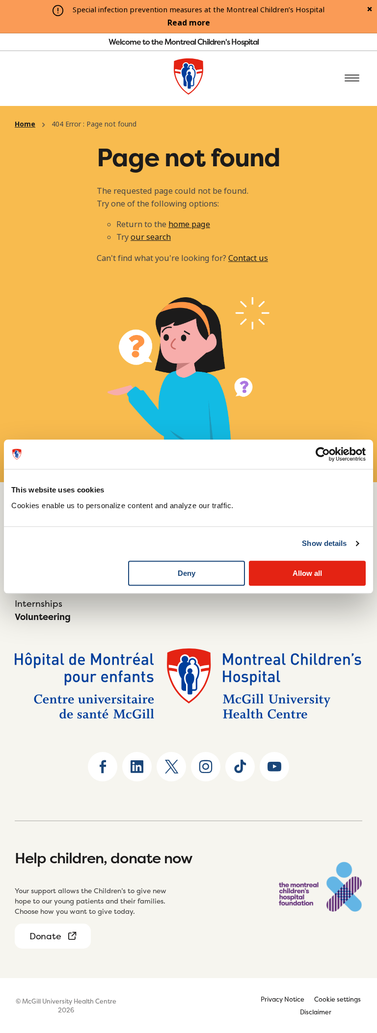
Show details (324, 543)
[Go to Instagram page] (205, 766)
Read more (188, 23)
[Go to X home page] (171, 766)
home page (189, 224)
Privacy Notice (282, 999)
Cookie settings (337, 999)
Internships (38, 603)
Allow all (307, 573)
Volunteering (43, 617)
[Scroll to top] (352, 964)
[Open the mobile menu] (352, 78)
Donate (45, 936)
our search (151, 237)
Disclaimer (315, 1011)
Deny (186, 573)
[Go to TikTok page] (240, 766)
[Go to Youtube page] (274, 766)
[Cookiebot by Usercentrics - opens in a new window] (323, 454)
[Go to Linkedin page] (137, 766)
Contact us (248, 258)
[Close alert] (369, 10)
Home (25, 124)
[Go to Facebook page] (102, 766)
